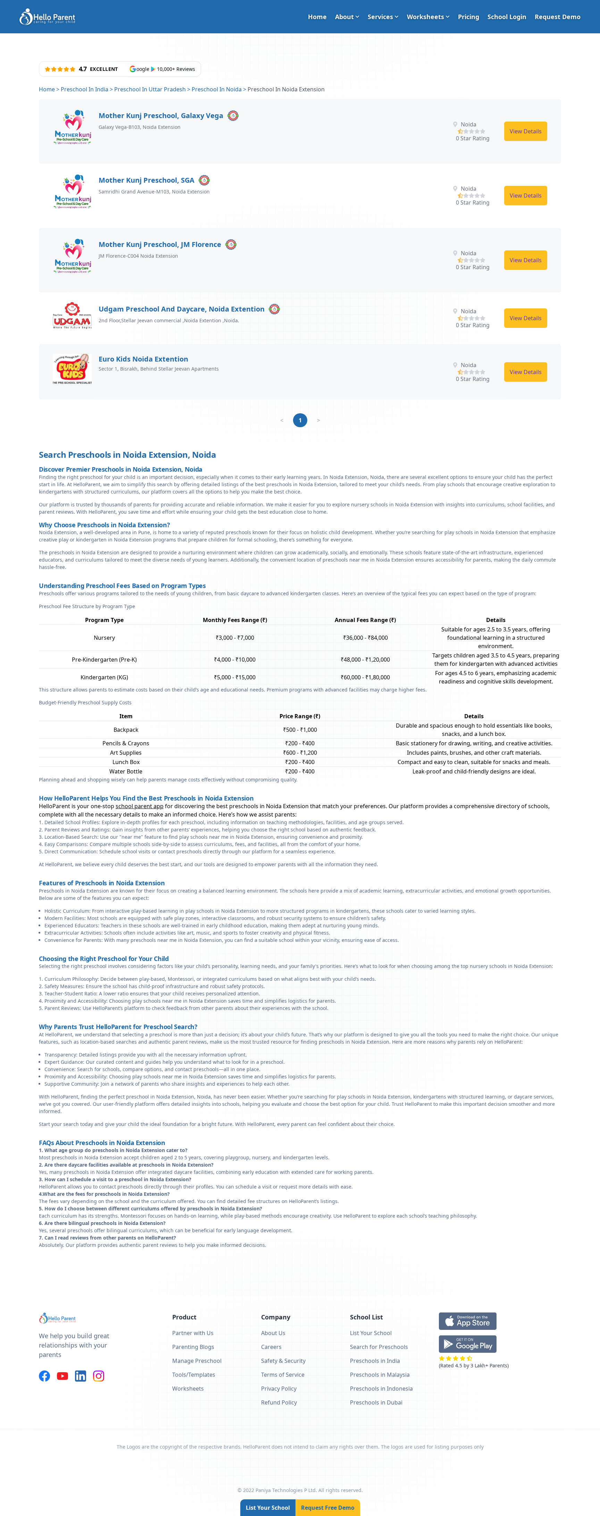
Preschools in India (375, 1361)
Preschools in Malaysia (380, 1374)
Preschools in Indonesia (381, 1388)
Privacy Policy (279, 1388)
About (344, 17)
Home (317, 17)
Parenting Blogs (193, 1347)
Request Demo (558, 17)
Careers (271, 1347)
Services (380, 17)
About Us (273, 1333)
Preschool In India (84, 89)
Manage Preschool (197, 1361)
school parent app (140, 806)
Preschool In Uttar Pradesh (150, 89)
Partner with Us (193, 1333)
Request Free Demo (328, 1507)
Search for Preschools (379, 1347)
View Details (526, 131)
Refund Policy (279, 1402)
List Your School (268, 1507)
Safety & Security (283, 1361)
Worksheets (425, 17)
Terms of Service (283, 1374)
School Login (507, 17)
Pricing (468, 17)
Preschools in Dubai (376, 1402)
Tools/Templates (193, 1374)
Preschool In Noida (217, 89)
